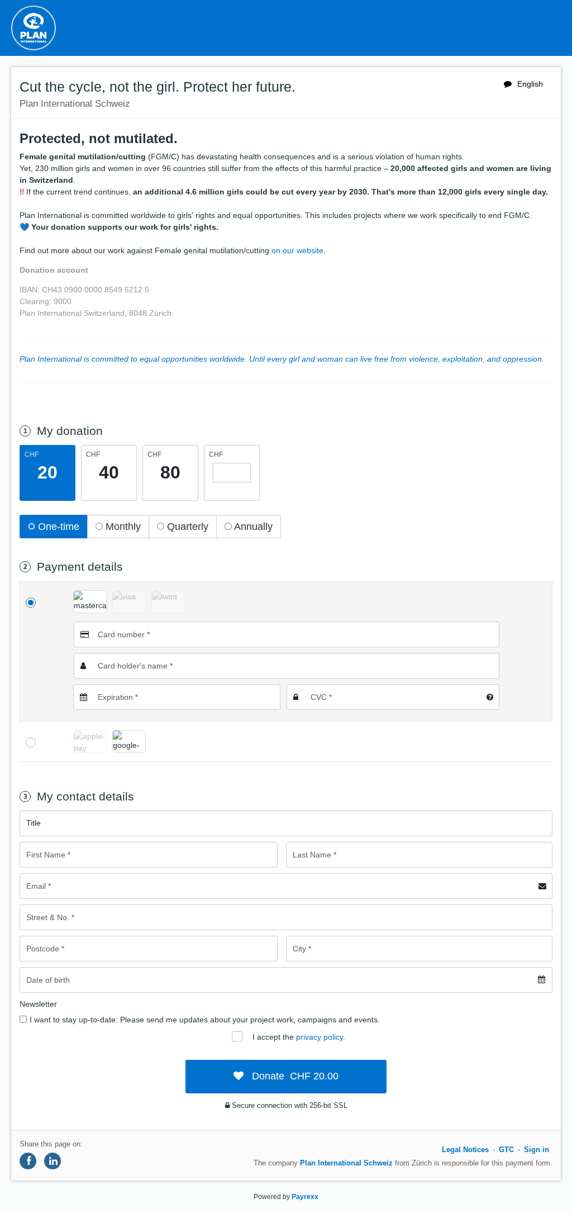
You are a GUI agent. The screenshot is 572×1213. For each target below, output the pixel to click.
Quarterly (186, 526)
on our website (297, 250)
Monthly (122, 526)
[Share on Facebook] (28, 1161)
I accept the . (298, 1036)
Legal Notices (465, 1149)
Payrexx (305, 1197)
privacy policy (319, 1036)
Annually (252, 526)
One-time (57, 526)
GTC (506, 1149)
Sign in (536, 1149)
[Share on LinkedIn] (52, 1161)
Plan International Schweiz (346, 1163)
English (530, 83)
